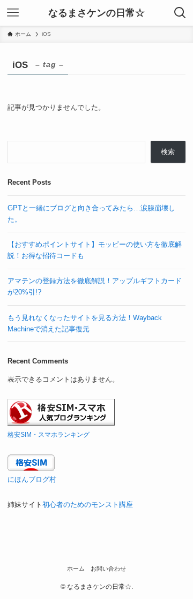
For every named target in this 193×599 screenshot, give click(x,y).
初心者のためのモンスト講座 (87, 505)
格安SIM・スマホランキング (49, 434)
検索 (168, 152)
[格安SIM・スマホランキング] (61, 423)
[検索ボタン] (180, 13)
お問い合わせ (108, 568)
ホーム (76, 568)
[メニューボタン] (13, 13)
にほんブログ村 (32, 479)
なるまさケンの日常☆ (96, 13)
